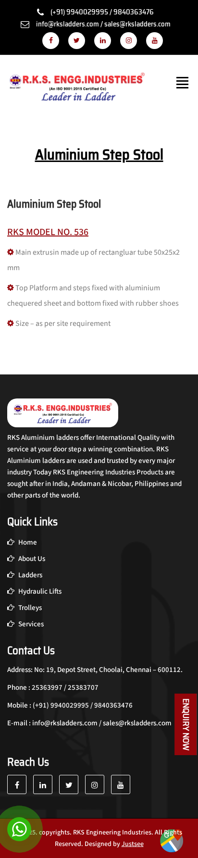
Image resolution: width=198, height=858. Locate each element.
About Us (31, 559)
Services (30, 624)
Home (27, 542)
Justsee (133, 844)
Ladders (29, 575)
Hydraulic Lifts (39, 591)
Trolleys (29, 608)
